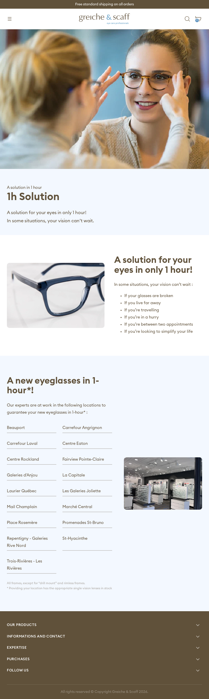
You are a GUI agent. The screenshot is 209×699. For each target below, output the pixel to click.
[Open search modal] (187, 19)
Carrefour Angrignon (82, 428)
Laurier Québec (21, 491)
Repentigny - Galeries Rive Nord (27, 542)
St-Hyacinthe (74, 538)
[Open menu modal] (9, 19)
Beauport (16, 428)
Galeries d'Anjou (22, 475)
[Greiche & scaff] (104, 18)
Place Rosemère (22, 523)
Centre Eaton (75, 444)
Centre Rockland (23, 459)
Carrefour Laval (22, 444)
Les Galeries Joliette (81, 491)
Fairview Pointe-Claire (83, 459)
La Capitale (73, 475)
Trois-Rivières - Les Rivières (24, 564)
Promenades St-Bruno (83, 523)
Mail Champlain (22, 507)
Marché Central (77, 507)
